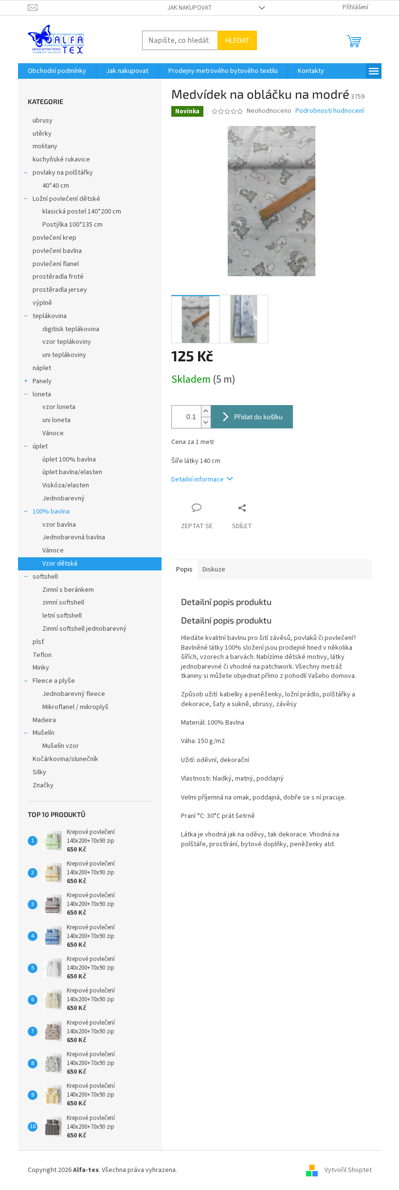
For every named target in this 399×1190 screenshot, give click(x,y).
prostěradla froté (58, 277)
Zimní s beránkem (68, 590)
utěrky (42, 134)
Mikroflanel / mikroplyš (75, 707)
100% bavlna (51, 511)
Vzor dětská (59, 563)
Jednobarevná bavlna (73, 537)
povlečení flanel (56, 264)
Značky (43, 785)
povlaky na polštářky (63, 173)
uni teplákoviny (64, 355)
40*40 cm (55, 186)
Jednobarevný (63, 498)
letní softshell (62, 616)
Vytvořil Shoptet (348, 1170)
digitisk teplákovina (70, 329)
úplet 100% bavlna (69, 459)
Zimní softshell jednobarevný (84, 629)
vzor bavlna (59, 525)
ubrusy (43, 120)
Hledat (237, 40)
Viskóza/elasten (65, 485)
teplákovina (50, 316)
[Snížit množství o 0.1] (206, 422)
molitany (45, 146)
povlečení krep (54, 238)
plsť (38, 642)
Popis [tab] (184, 569)
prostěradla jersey (60, 290)
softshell (45, 577)
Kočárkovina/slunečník (65, 759)
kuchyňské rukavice (61, 159)
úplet (40, 446)
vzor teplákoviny (66, 342)
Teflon (42, 655)
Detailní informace (197, 479)
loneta (42, 394)
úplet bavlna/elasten (72, 472)
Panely (42, 381)
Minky (41, 668)
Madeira (44, 720)
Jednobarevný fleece (73, 694)
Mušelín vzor (60, 746)
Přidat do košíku (258, 416)
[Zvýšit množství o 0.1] (206, 411)
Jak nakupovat (189, 7)
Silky (39, 772)
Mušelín (43, 733)
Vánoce (53, 433)
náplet (42, 368)
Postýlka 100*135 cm (72, 225)
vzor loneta (58, 407)
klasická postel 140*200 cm (81, 211)
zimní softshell (63, 602)
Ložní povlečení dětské (66, 199)
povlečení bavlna (57, 251)
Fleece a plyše (54, 681)
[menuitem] (57, 71)
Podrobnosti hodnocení (329, 111)
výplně (42, 303)
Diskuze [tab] (213, 569)
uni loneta (56, 420)
